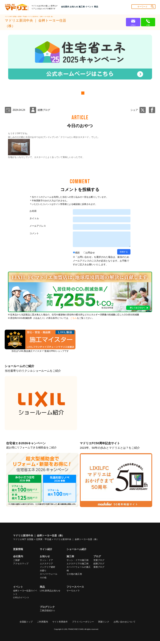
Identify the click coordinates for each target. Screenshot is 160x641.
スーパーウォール (48, 574)
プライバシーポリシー (83, 621)
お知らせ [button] (74, 6)
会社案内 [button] (65, 6)
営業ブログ (98, 560)
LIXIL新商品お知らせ (50, 590)
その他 (43, 577)
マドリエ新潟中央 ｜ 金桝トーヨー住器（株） (41, 16)
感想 (77, 252)
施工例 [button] (82, 6)
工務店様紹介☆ (47, 610)
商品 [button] (96, 6)
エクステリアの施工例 (77, 563)
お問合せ (90, 252)
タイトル (34, 218)
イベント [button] (89, 6)
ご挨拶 (16, 560)
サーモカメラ (73, 590)
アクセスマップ (20, 563)
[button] (77, 93)
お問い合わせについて (124, 621)
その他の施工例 (74, 574)
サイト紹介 (46, 549)
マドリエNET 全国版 (11, 16)
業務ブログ (98, 567)
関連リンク (103, 621)
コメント (34, 233)
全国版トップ (26, 621)
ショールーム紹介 (77, 549)
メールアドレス (38, 226)
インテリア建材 (47, 567)
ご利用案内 (42, 621)
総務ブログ (98, 563)
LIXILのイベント (21, 597)
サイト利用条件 (60, 621)
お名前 (33, 211)
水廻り (43, 570)
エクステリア (46, 563)
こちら (73, 318)
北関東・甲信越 (22, 16)
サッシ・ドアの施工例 (77, 560)
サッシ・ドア (46, 560)
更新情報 (18, 549)
